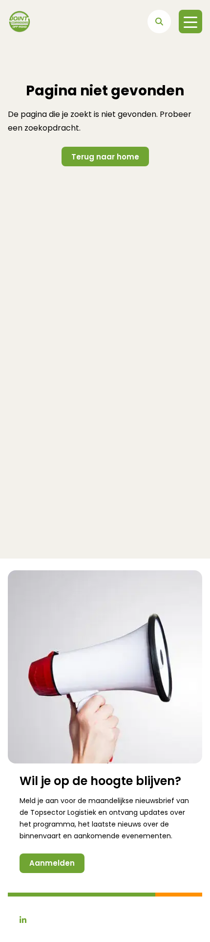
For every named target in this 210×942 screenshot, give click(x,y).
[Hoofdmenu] (190, 21)
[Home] (19, 21)
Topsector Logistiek (63, 812)
